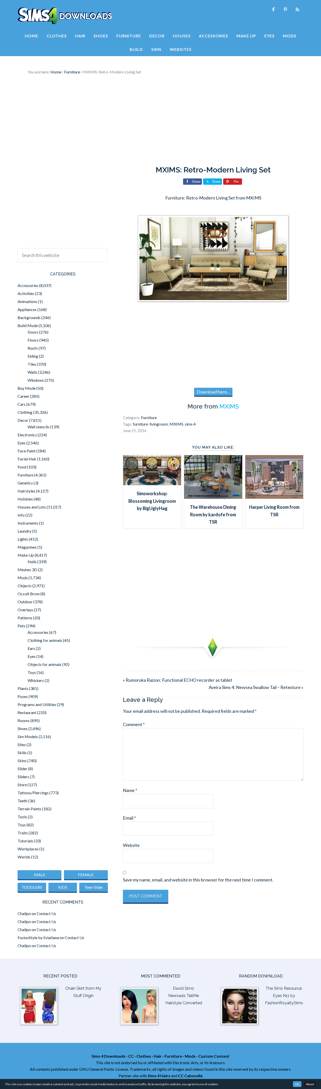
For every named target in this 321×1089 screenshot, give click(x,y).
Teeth (22, 800)
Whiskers (36, 680)
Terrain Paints (29, 808)
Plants (23, 688)
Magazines (27, 547)
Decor (23, 420)
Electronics (27, 434)
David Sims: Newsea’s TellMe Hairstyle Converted (183, 995)
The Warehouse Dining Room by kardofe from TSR (213, 514)
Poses (23, 696)
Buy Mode (27, 388)
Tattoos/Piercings (33, 792)
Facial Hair (27, 458)
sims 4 (190, 424)
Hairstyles (26, 490)
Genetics (25, 482)
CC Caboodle (190, 1075)
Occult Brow (29, 593)
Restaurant (27, 712)
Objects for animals (44, 664)
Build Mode (28, 325)
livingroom (158, 424)
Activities (26, 293)
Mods (23, 577)
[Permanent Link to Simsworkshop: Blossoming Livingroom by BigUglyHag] (152, 483)
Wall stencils (38, 426)
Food (22, 466)
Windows (36, 380)
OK (297, 1084)
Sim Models (28, 736)
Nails (32, 561)
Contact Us (46, 913)
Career (23, 396)
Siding (33, 356)
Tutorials (25, 840)
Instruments (28, 523)
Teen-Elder (93, 887)
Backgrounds (29, 317)
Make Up (26, 555)
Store (22, 784)
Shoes (23, 728)
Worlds (24, 856)
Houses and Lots (32, 507)
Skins (22, 760)
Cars (22, 404)
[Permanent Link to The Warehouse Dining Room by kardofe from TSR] (213, 497)
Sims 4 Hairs (159, 1075)
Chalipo (24, 913)
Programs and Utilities (37, 704)
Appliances (27, 309)
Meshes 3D (27, 569)
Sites (22, 744)
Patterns (25, 617)
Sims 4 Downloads (65, 16)
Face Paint (27, 450)
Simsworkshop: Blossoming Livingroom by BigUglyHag (152, 501)
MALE (39, 874)
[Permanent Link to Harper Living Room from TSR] (274, 497)
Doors (33, 332)
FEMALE (86, 874)
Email (129, 818)
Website (131, 845)
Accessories (28, 285)
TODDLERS (32, 887)
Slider (22, 768)
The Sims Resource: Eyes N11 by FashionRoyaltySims (284, 995)
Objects (25, 585)
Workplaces (28, 848)
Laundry (24, 531)
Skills (22, 752)
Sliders (23, 776)
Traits (23, 832)
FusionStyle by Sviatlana (38, 937)
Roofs (33, 348)
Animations (27, 301)
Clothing (25, 412)
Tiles (32, 364)
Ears (31, 648)
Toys (32, 672)
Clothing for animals (45, 640)
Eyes (22, 442)
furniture (140, 424)
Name (130, 790)
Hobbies (25, 499)
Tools (22, 816)
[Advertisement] (160, 120)
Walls (32, 372)
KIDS (62, 887)
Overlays (25, 609)
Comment (134, 724)
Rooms (24, 720)
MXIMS (229, 406)
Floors (33, 340)
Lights (23, 539)
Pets (21, 625)
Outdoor (25, 601)
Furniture (149, 417)
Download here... (213, 391)
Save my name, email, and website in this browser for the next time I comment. (198, 879)
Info (21, 515)
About (310, 1084)
